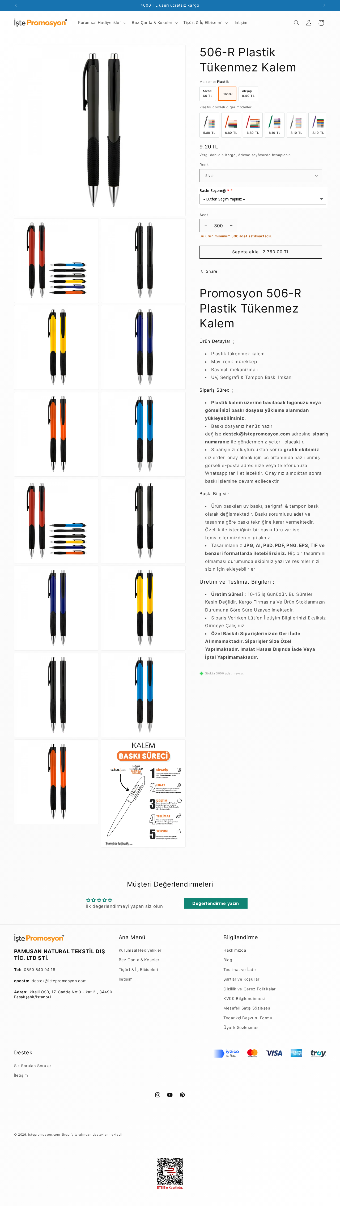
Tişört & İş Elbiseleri (138, 969)
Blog (227, 959)
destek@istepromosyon (54, 980)
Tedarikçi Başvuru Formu (248, 1018)
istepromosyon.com (44, 1134)
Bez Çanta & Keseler (139, 959)
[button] (101, 23)
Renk (204, 164)
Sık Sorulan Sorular (32, 1065)
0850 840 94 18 (39, 969)
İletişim (126, 979)
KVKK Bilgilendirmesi (244, 998)
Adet (203, 214)
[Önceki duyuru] (16, 5)
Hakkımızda (234, 950)
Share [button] (211, 271)
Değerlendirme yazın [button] (215, 903)
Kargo (230, 155)
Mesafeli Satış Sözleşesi (247, 1008)
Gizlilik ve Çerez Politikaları (250, 989)
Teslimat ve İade (239, 969)
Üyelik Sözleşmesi (241, 1027)
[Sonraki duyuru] (324, 5)
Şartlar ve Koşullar (241, 979)
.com (82, 980)
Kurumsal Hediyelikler (140, 950)
